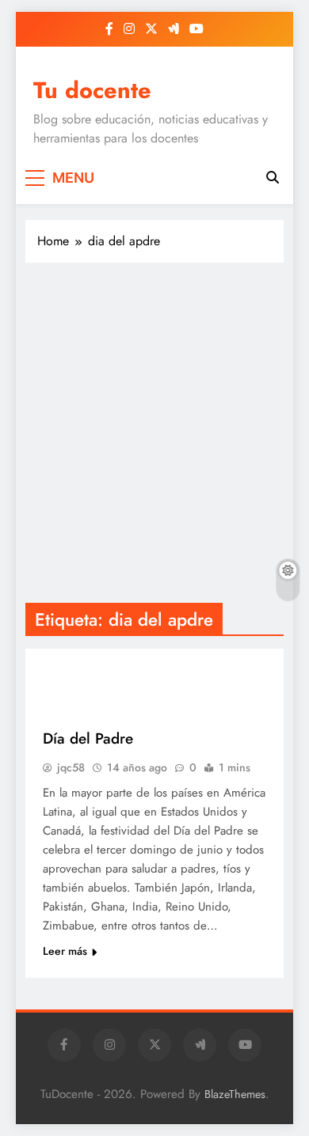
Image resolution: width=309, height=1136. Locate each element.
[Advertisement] (154, 432)
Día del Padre (88, 738)
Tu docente (92, 90)
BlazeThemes (234, 1094)
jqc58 (71, 767)
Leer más (65, 951)
